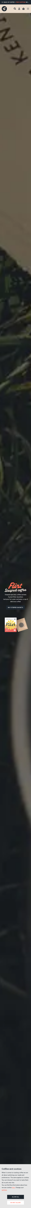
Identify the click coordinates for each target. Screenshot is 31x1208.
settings (4, 1190)
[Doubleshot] (4, 8)
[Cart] (23, 9)
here (13, 1187)
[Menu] (28, 8)
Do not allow (15, 1202)
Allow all (15, 1197)
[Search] (15, 9)
